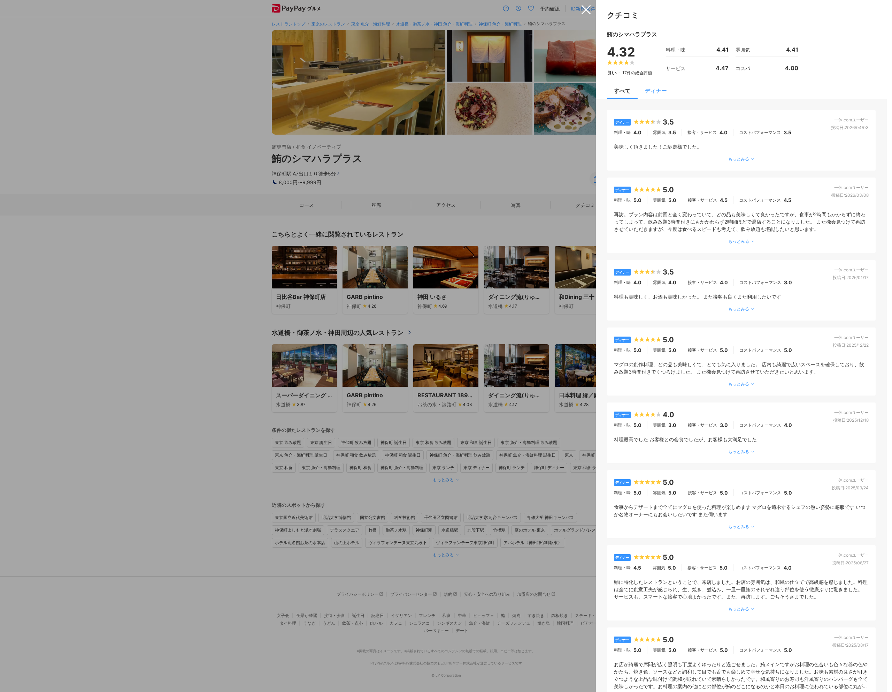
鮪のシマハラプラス (632, 34)
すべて (622, 90)
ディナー (656, 90)
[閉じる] (586, 10)
